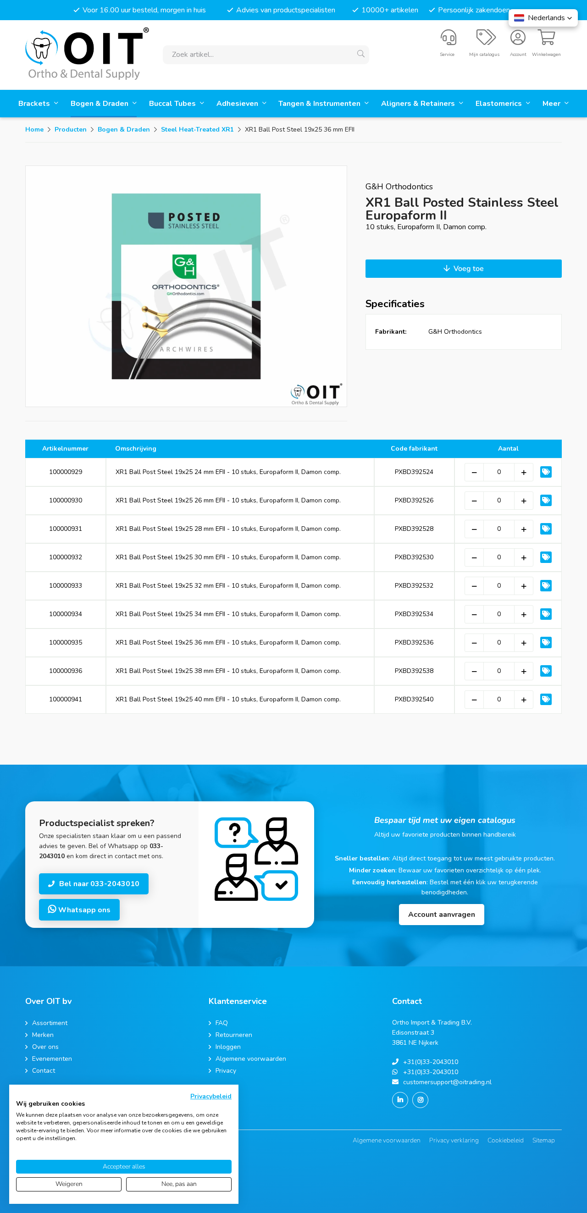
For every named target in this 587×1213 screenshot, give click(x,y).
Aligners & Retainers (419, 104)
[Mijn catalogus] (486, 41)
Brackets (35, 104)
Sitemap (543, 1140)
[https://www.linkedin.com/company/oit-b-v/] (400, 1100)
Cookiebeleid (505, 1140)
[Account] (518, 41)
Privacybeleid (211, 1096)
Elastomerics (500, 104)
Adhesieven (238, 104)
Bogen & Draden (100, 104)
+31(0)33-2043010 (430, 1062)
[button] (543, 18)
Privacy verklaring (454, 1140)
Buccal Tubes (173, 104)
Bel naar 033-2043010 (99, 884)
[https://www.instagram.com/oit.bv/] (420, 1100)
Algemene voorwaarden (387, 1140)
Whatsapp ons (83, 910)
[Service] (448, 41)
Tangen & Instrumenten (320, 104)
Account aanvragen (441, 915)
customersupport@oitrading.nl (447, 1082)
